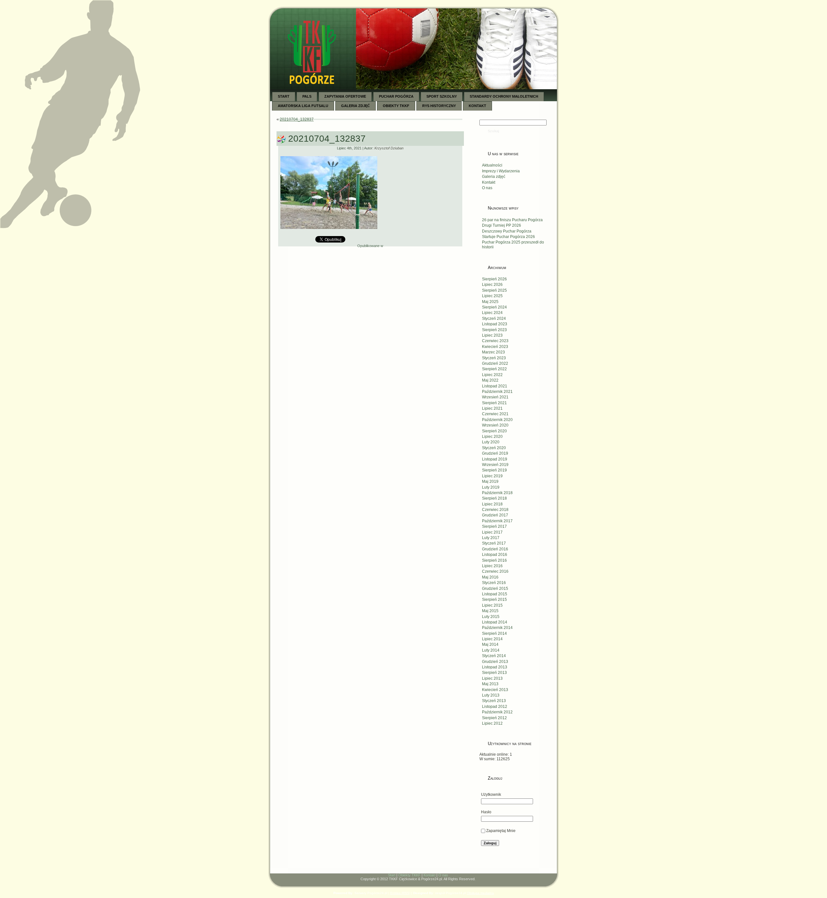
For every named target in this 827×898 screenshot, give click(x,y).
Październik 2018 (497, 493)
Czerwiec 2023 (495, 341)
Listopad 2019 (494, 459)
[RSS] (278, 876)
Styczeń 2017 (494, 543)
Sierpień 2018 (494, 498)
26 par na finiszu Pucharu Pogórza (512, 220)
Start (391, 875)
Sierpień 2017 (494, 526)
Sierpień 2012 (494, 718)
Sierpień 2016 (494, 560)
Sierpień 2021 (494, 403)
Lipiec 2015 (492, 605)
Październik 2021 (497, 391)
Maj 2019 (490, 481)
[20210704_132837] (329, 231)
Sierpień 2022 (494, 369)
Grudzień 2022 (495, 363)
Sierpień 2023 (494, 330)
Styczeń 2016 (494, 582)
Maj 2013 (490, 684)
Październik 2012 (497, 712)
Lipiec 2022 (492, 375)
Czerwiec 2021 (495, 414)
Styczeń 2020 (494, 448)
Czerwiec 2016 (495, 571)
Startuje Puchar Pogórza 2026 (508, 236)
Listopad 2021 (494, 386)
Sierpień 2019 (494, 470)
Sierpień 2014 (494, 633)
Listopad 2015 (494, 594)
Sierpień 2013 (494, 672)
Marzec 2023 (493, 352)
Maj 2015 (490, 611)
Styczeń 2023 (494, 358)
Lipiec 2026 (492, 284)
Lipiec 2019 (492, 476)
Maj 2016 (490, 577)
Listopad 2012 (494, 706)
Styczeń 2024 (494, 318)
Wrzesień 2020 (495, 425)
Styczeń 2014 (494, 656)
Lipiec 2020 (492, 436)
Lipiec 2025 (492, 296)
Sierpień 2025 (494, 290)
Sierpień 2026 (494, 279)
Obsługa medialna (480, 893)
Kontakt (488, 182)
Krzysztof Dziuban (388, 148)
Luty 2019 (490, 487)
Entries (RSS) (400, 893)
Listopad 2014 (494, 622)
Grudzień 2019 (495, 453)
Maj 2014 (490, 644)
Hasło (486, 812)
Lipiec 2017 (492, 532)
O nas (487, 188)
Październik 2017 (497, 521)
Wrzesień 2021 (495, 397)
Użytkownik (491, 794)
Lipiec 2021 (492, 408)
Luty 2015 (490, 616)
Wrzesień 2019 (495, 464)
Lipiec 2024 (492, 312)
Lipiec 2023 (492, 335)
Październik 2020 (497, 419)
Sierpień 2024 (494, 307)
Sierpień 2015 (494, 599)
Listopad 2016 (494, 554)
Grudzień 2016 (495, 549)
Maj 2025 (490, 301)
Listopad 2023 (494, 324)
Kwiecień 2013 (495, 689)
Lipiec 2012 (492, 723)
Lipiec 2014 (492, 639)
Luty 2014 (490, 650)
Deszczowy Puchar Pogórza (506, 231)
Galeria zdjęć (493, 176)
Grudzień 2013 (495, 661)
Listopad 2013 (494, 667)
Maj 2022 (490, 380)
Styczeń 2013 (494, 700)
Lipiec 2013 (492, 678)
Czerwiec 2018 (495, 509)
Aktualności (492, 165)
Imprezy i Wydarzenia (501, 171)
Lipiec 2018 (492, 504)
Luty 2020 (490, 442)
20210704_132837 (297, 119)
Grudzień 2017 (495, 515)
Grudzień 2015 (495, 588)
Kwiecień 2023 (495, 346)
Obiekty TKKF (409, 875)
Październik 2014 (497, 627)
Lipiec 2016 (492, 566)
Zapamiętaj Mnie (501, 830)
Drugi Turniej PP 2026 (501, 225)
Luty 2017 (490, 538)
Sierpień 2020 (494, 431)
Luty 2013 (490, 695)
